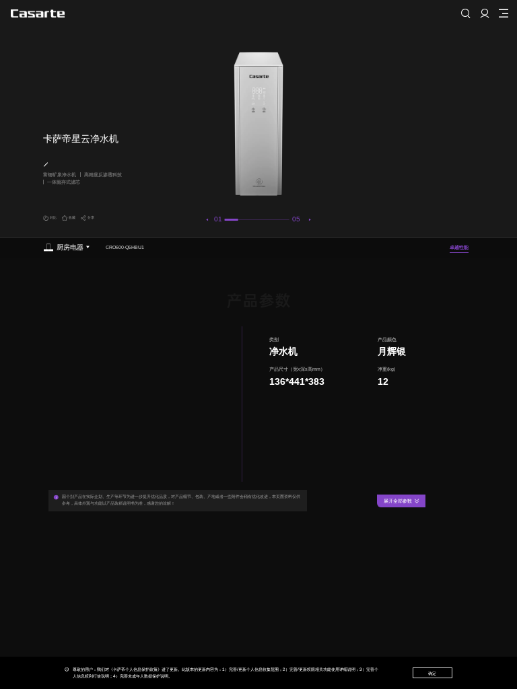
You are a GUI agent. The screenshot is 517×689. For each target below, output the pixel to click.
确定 (432, 673)
